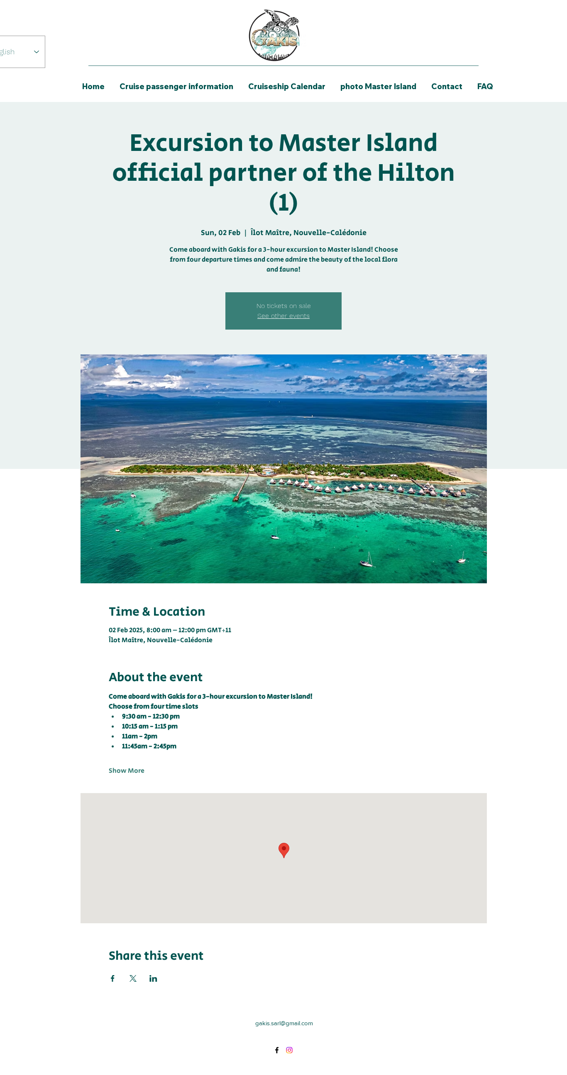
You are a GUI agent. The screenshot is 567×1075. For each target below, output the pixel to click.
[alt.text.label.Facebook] (277, 1050)
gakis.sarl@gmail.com (284, 1022)
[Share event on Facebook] (113, 978)
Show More (126, 771)
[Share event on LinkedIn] (153, 978)
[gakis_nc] (289, 1050)
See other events (283, 316)
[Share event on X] (133, 978)
